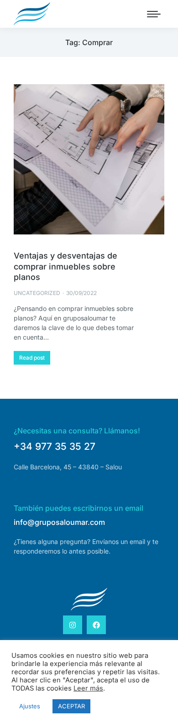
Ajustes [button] (29, 706)
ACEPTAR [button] (71, 706)
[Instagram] (72, 625)
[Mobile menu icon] (153, 14)
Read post (32, 357)
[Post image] (89, 159)
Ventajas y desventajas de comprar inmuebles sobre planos (65, 266)
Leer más (88, 688)
